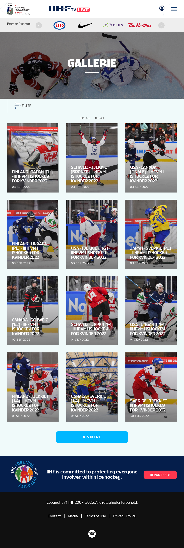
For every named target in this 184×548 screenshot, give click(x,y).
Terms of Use (95, 516)
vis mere (92, 437)
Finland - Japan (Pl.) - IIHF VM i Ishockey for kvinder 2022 (32, 176)
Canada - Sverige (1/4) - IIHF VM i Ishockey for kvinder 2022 (88, 403)
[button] (39, 25)
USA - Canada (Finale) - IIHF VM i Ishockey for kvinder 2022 (147, 174)
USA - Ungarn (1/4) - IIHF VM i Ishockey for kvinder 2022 (149, 329)
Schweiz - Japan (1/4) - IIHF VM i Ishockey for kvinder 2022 (91, 329)
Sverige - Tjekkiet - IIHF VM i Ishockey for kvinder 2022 (149, 405)
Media (73, 516)
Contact (54, 516)
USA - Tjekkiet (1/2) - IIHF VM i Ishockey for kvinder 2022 (90, 253)
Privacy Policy (124, 516)
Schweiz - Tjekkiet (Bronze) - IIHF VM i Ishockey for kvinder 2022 (90, 174)
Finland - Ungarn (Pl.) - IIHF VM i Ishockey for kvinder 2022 (30, 250)
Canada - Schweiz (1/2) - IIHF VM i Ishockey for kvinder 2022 (30, 327)
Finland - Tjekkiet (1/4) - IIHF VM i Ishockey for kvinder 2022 (30, 403)
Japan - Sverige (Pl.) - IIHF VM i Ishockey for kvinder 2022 (150, 253)
